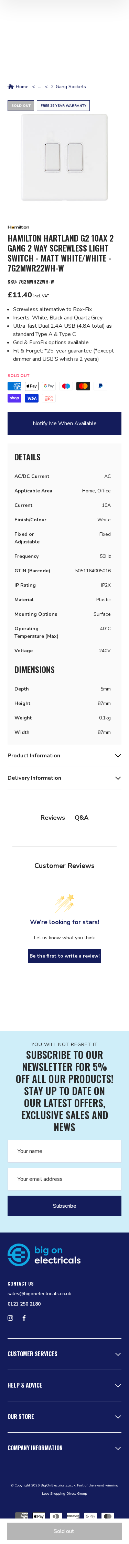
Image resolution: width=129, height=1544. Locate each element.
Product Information (34, 755)
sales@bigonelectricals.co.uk (39, 1293)
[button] (64, 157)
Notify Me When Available (65, 423)
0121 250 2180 (24, 1304)
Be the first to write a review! (65, 956)
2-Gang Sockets (68, 86)
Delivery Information (34, 778)
